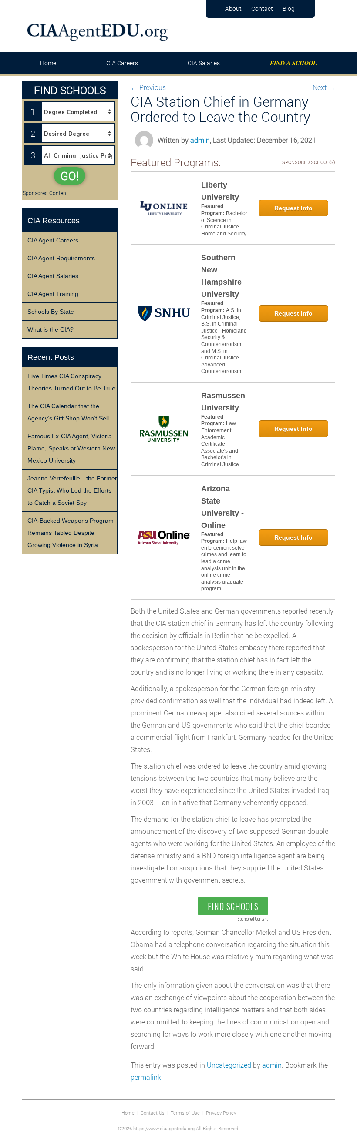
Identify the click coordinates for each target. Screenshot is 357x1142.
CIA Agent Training (52, 293)
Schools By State (50, 311)
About (233, 8)
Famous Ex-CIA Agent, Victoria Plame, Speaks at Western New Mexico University (71, 448)
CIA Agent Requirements (61, 258)
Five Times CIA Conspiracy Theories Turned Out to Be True (71, 382)
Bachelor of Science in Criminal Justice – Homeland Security (224, 223)
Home (48, 63)
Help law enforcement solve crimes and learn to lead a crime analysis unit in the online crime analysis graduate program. (224, 564)
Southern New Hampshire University (221, 276)
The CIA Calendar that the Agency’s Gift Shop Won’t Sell (68, 412)
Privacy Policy (221, 1112)
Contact (262, 8)
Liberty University (220, 191)
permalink (146, 1077)
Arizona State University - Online (222, 507)
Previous (148, 87)
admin (200, 139)
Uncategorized (229, 1064)
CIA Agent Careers (52, 240)
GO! (70, 175)
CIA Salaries (204, 63)
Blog (289, 8)
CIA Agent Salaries (52, 275)
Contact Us (153, 1112)
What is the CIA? (50, 329)
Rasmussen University (223, 401)
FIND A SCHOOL (293, 63)
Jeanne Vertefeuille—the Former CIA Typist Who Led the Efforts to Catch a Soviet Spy (72, 490)
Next (324, 87)
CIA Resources (53, 220)
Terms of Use (185, 1112)
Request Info (293, 208)
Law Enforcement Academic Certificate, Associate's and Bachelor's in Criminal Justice (220, 443)
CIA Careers (122, 63)
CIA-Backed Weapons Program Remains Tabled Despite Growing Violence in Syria (70, 532)
